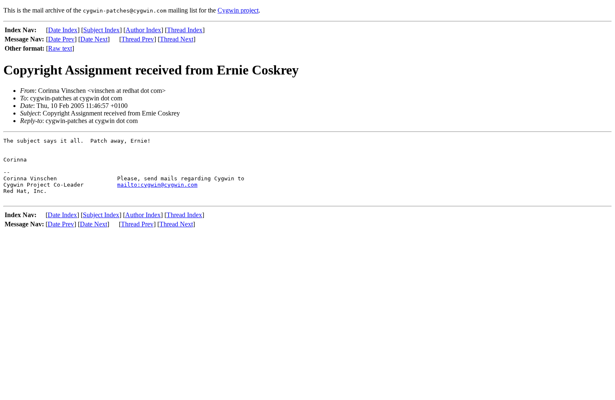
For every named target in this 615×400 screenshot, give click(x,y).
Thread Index (184, 29)
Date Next (94, 39)
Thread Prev (137, 39)
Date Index (62, 29)
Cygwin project (238, 10)
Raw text (60, 48)
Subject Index (101, 29)
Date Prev (61, 39)
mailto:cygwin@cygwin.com (157, 185)
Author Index (143, 29)
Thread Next (176, 39)
